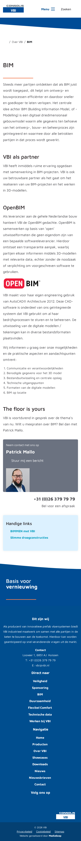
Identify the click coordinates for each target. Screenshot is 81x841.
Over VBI (40, 751)
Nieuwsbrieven (40, 777)
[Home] (6, 41)
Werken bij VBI (40, 721)
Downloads (40, 764)
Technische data (40, 714)
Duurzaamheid (40, 701)
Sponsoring (40, 687)
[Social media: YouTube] (21, 804)
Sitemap (59, 831)
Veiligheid (40, 681)
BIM (40, 694)
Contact (40, 784)
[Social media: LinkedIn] (60, 804)
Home (40, 737)
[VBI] (13, 8)
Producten (40, 744)
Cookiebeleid (43, 831)
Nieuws (40, 771)
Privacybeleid (24, 831)
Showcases (40, 757)
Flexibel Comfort (40, 707)
